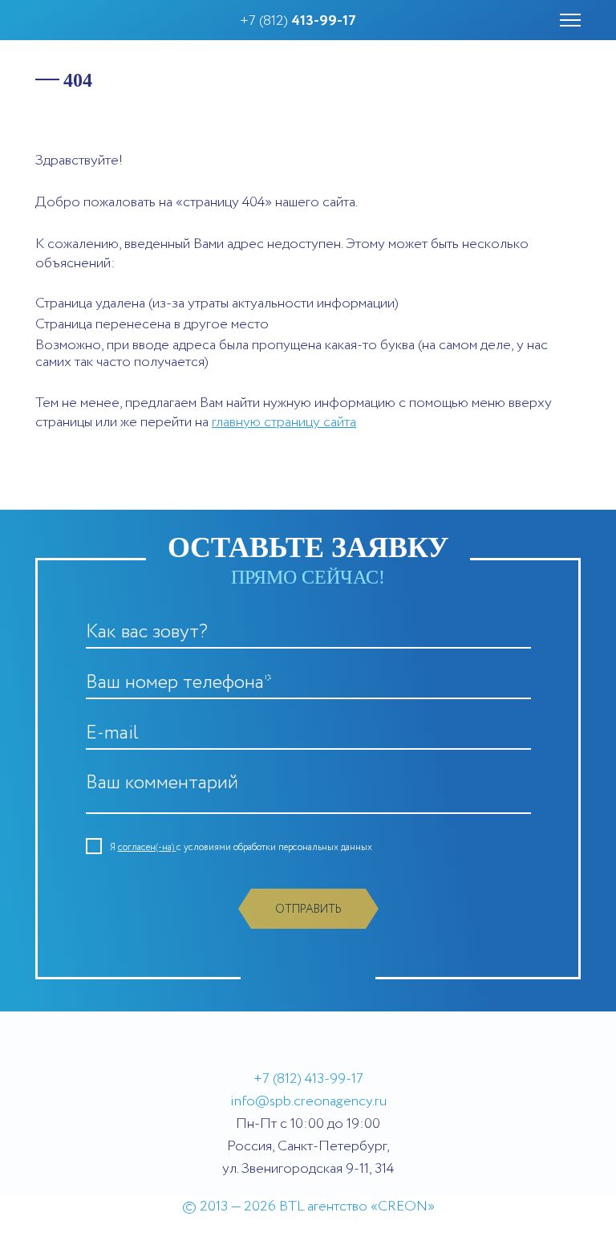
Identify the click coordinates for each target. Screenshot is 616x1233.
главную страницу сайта (284, 422)
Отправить (308, 909)
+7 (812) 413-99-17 (308, 1078)
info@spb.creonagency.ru (308, 1101)
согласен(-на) (147, 847)
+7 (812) (298, 20)
